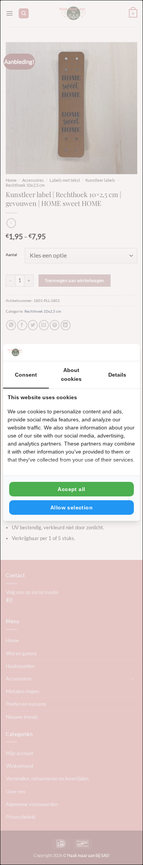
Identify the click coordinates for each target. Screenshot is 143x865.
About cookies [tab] (71, 374)
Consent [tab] (26, 375)
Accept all (71, 489)
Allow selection (71, 507)
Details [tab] (117, 375)
